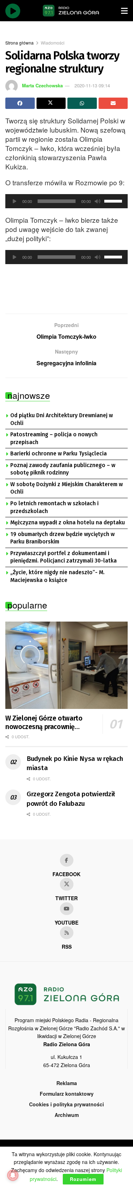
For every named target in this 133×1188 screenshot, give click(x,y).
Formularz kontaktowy (67, 1093)
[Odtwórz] (14, 201)
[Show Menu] (124, 10)
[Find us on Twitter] (66, 884)
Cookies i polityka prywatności (66, 1104)
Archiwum (67, 1114)
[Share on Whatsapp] (82, 103)
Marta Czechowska (42, 85)
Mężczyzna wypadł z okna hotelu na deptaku (67, 522)
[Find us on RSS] (66, 932)
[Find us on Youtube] (66, 908)
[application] (66, 201)
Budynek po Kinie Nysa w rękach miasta (75, 763)
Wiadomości (53, 43)
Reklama (66, 1083)
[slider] (114, 200)
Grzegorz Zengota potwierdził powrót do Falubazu (71, 799)
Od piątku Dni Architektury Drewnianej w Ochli (61, 419)
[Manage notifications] (12, 1175)
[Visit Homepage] (71, 11)
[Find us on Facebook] (66, 860)
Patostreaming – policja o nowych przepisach (54, 438)
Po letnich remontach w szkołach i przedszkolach (54, 507)
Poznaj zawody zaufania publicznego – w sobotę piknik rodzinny (62, 469)
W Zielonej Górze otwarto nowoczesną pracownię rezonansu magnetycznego (45, 722)
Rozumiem (83, 1179)
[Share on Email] (113, 103)
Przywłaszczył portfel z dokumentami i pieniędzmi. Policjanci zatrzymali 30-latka (63, 557)
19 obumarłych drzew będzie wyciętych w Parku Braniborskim (62, 538)
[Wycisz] (97, 201)
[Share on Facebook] (20, 103)
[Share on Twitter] (51, 103)
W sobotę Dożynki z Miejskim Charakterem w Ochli (66, 488)
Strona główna (19, 43)
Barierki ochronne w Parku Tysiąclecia (58, 453)
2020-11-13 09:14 (92, 85)
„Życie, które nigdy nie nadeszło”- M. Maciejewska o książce (57, 576)
